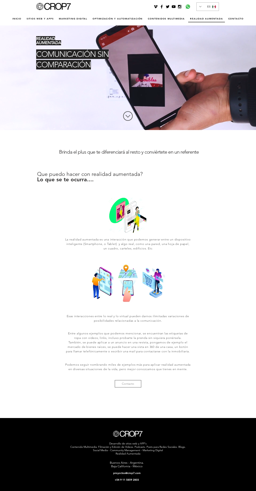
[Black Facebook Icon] (161, 6)
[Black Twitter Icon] (167, 6)
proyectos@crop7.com (127, 473)
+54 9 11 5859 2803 (127, 479)
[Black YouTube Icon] (173, 6)
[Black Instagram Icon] (179, 6)
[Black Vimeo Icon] (155, 6)
